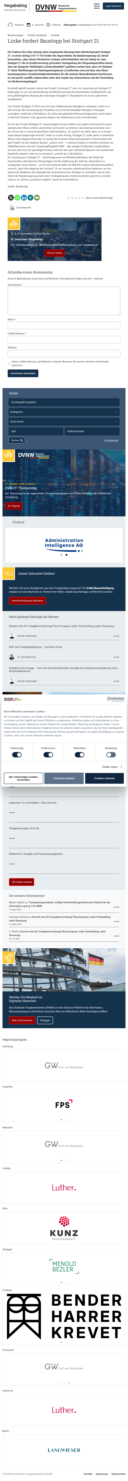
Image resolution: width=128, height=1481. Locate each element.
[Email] (37, 198)
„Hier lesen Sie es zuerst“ (15, 10)
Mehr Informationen (22, 1020)
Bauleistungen (15, 35)
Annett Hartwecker (27, 636)
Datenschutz (119, 1473)
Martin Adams (17, 902)
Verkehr (55, 35)
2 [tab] (66, 555)
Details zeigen (110, 766)
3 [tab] (69, 1382)
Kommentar (15, 284)
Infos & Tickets (54, 253)
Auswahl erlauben (64, 778)
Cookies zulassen (104, 778)
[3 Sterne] (76, 198)
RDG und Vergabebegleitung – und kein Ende (35, 647)
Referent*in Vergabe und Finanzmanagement (35, 853)
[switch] (48, 754)
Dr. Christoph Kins (27, 657)
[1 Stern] (68, 198)
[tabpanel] (56, 546)
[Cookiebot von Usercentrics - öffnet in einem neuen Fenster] (109, 699)
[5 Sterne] (83, 198)
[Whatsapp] (17, 198)
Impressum (102, 1473)
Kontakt (88, 1473)
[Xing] (30, 198)
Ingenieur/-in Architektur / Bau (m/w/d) (32, 802)
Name (12, 319)
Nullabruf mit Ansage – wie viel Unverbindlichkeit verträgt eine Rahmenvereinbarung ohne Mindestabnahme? (63, 669)
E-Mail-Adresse (17, 333)
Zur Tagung (14, 505)
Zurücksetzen (111, 440)
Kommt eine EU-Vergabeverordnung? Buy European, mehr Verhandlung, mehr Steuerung (61, 626)
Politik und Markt (37, 35)
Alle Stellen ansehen (22, 882)
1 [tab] (61, 555)
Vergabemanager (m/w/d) (24, 828)
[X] (11, 198)
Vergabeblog (15, 5)
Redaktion (19, 25)
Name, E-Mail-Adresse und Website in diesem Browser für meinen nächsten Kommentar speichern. (60, 363)
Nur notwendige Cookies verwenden (23, 778)
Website (12, 347)
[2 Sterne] (72, 198)
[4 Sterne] (79, 198)
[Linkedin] (24, 198)
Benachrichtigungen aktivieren (27, 600)
